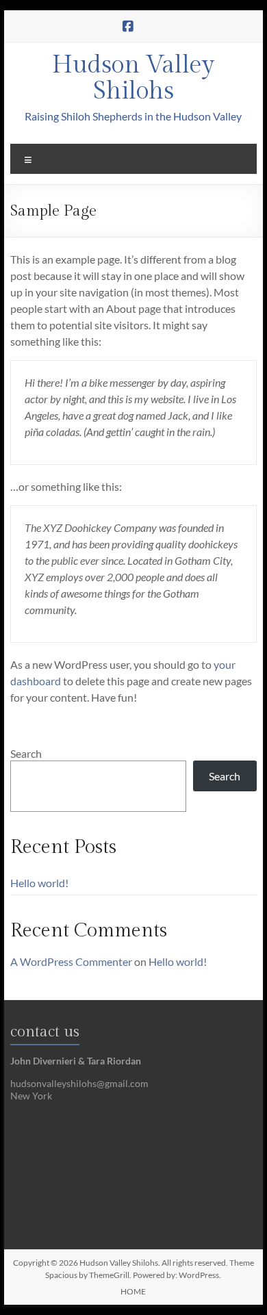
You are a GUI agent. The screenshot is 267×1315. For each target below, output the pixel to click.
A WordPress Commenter (71, 961)
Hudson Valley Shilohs (133, 78)
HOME (133, 1291)
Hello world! (39, 882)
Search (26, 753)
